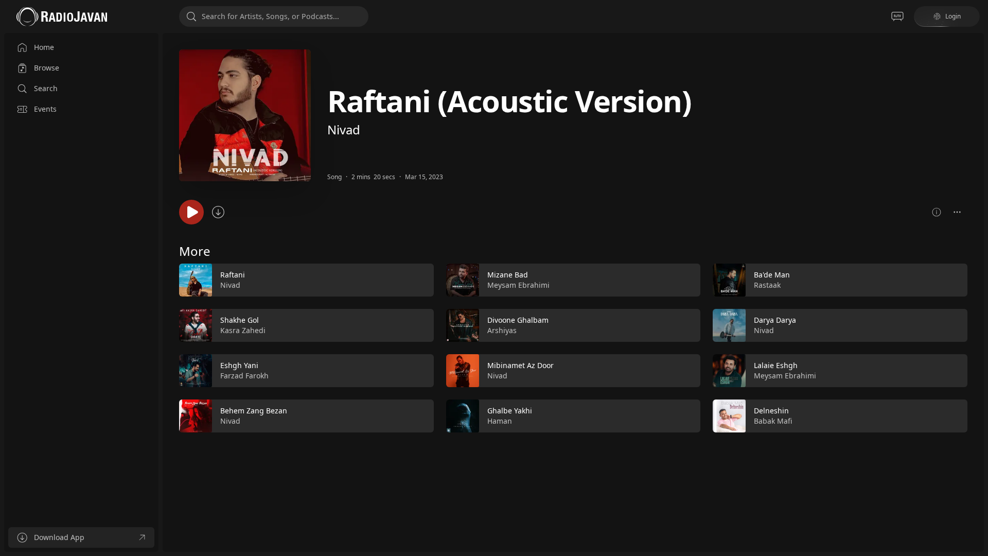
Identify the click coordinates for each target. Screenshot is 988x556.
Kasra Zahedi (243, 330)
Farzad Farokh (244, 375)
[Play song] (191, 212)
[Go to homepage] (61, 16)
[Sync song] (218, 212)
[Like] (419, 280)
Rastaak (767, 285)
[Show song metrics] (936, 212)
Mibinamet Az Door (520, 365)
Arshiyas (502, 330)
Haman (499, 421)
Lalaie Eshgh (776, 365)
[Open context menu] (957, 212)
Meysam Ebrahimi (518, 285)
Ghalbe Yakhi (509, 410)
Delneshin (771, 410)
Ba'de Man (772, 275)
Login (953, 16)
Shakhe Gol (239, 320)
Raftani (232, 275)
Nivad (343, 129)
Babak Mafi (773, 421)
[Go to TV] (897, 16)
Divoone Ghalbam (518, 320)
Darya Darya (775, 320)
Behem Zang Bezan (253, 410)
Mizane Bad (507, 275)
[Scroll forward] (976, 345)
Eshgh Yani (239, 365)
